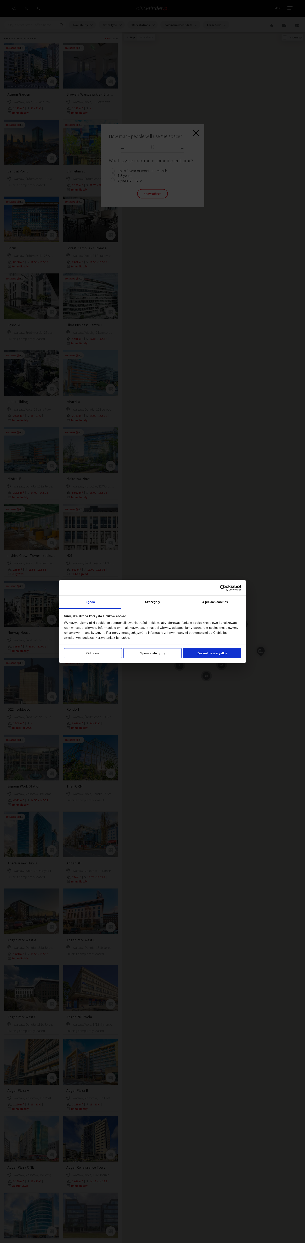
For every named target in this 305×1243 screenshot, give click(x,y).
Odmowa (92, 653)
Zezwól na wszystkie (212, 653)
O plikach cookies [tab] (215, 602)
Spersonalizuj (150, 653)
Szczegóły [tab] (152, 602)
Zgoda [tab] (90, 602)
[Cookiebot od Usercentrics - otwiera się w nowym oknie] (223, 588)
